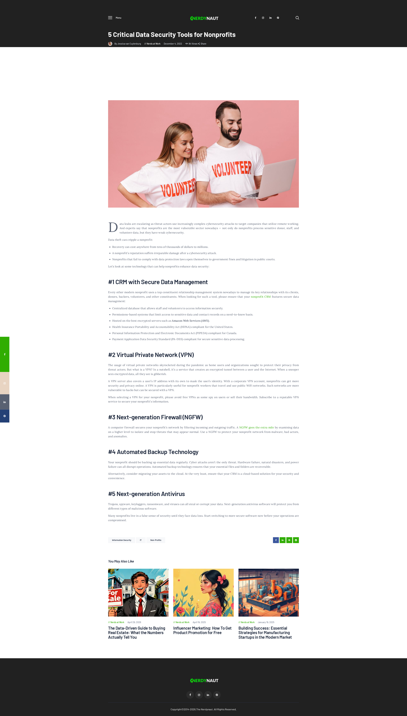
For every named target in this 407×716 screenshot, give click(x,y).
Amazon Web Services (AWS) (190, 320)
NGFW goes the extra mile (256, 427)
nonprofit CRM (261, 296)
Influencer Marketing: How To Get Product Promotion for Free (202, 630)
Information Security (121, 540)
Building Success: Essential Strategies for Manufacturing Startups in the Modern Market (265, 632)
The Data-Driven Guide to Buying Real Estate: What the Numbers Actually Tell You (136, 632)
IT (141, 540)
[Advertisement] (203, 76)
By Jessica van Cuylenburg (127, 43)
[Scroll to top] (398, 387)
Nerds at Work (153, 43)
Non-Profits (155, 540)
